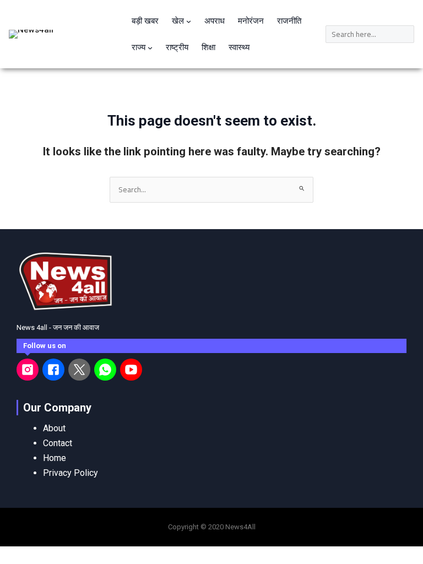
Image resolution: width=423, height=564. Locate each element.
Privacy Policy (70, 473)
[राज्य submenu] (150, 47)
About (54, 428)
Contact (57, 443)
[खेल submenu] (188, 21)
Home (54, 458)
